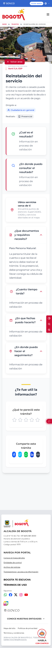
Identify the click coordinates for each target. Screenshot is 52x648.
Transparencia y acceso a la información (21, 572)
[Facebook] (10, 594)
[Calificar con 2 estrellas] (20, 420)
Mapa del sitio (9, 628)
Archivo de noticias (12, 567)
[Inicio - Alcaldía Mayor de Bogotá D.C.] (13, 14)
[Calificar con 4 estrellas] (31, 420)
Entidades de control (13, 562)
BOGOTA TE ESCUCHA (17, 579)
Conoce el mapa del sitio (14, 558)
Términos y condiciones (14, 633)
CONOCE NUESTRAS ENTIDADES (24, 618)
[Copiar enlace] (38, 454)
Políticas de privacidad (27, 628)
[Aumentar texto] (49, 330)
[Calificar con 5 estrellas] (37, 420)
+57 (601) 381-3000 (28, 536)
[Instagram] (21, 594)
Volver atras (16, 61)
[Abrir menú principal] (48, 14)
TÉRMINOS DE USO (15, 585)
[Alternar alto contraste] (49, 318)
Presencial (26, 116)
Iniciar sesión (36, 3)
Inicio (4, 24)
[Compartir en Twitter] (20, 454)
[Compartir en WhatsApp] (26, 454)
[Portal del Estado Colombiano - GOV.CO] (9, 3)
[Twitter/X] (15, 594)
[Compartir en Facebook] (14, 454)
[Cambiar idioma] (47, 3)
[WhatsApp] (5, 594)
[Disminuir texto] (49, 324)
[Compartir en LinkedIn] (32, 454)
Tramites (15, 24)
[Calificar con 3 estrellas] (26, 420)
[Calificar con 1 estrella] (14, 420)
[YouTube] (26, 594)
